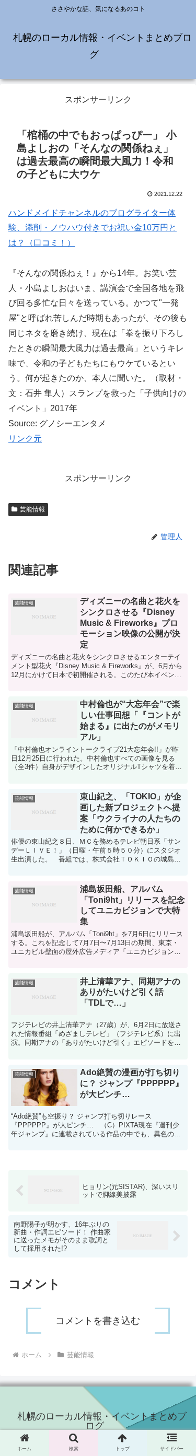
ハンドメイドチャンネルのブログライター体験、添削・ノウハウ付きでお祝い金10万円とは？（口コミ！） (92, 228)
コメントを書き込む (97, 1320)
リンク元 (25, 438)
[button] (175, 1079)
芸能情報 (32, 509)
